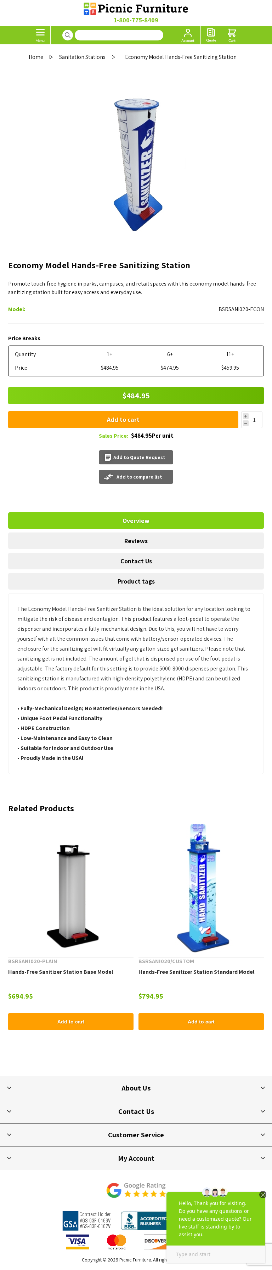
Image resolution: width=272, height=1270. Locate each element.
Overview (136, 521)
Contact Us (136, 561)
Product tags (136, 581)
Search (67, 35)
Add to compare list (139, 477)
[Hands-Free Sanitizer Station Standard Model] (201, 887)
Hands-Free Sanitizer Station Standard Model (196, 972)
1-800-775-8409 (136, 20)
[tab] (136, 520)
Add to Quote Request (139, 457)
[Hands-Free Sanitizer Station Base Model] (71, 887)
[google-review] (136, 1193)
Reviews (136, 541)
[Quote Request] (211, 35)
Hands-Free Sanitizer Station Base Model (60, 972)
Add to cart (123, 419)
